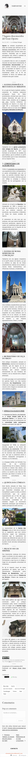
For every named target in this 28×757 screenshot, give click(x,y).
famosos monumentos (9, 49)
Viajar (20, 691)
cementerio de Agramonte (16, 169)
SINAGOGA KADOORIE (14, 411)
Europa (15, 42)
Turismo (15, 691)
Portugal (20, 42)
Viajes (4, 693)
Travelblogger (6, 691)
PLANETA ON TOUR (17, 6)
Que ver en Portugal (20, 688)
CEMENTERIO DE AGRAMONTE (11, 164)
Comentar (20, 720)
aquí (10, 661)
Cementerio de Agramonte (10, 449)
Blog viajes (6, 686)
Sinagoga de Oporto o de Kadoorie (14, 414)
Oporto (13, 686)
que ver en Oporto (7, 688)
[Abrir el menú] (25, 6)
